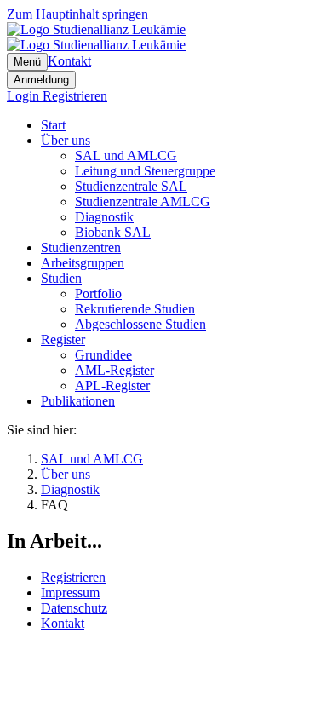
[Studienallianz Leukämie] (96, 37)
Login (25, 96)
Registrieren (75, 96)
